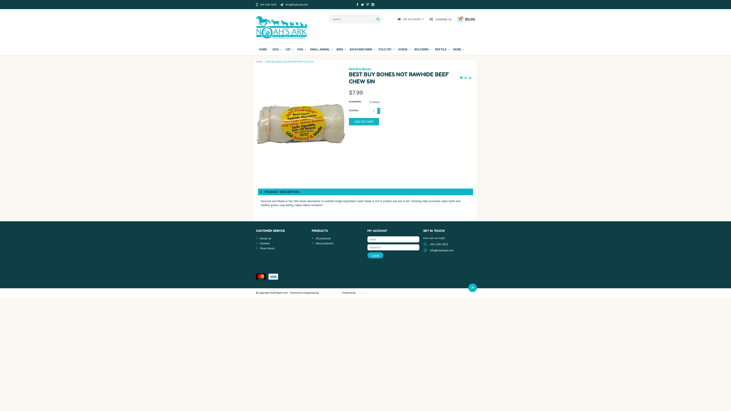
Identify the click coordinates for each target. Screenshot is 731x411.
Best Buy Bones (360, 69)
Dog (276, 49)
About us (265, 238)
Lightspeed (362, 292)
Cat (288, 49)
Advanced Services (329, 292)
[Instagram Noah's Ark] (373, 5)
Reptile (441, 49)
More (457, 49)
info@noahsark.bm (441, 250)
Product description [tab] (282, 192)
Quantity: (354, 110)
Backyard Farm (361, 49)
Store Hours (267, 248)
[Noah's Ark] (282, 27)
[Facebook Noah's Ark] (357, 5)
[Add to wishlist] (461, 78)
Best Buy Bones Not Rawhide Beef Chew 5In (290, 61)
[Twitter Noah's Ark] (362, 5)
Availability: (355, 101)
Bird (340, 49)
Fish (300, 49)
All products (323, 238)
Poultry (385, 49)
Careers (265, 243)
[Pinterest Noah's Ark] (368, 5)
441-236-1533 (439, 244)
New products (324, 243)
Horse (403, 49)
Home (263, 49)
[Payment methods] (261, 277)
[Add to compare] (465, 78)
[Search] (378, 19)
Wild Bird (421, 49)
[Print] (470, 78)
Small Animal (320, 49)
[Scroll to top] (472, 288)
